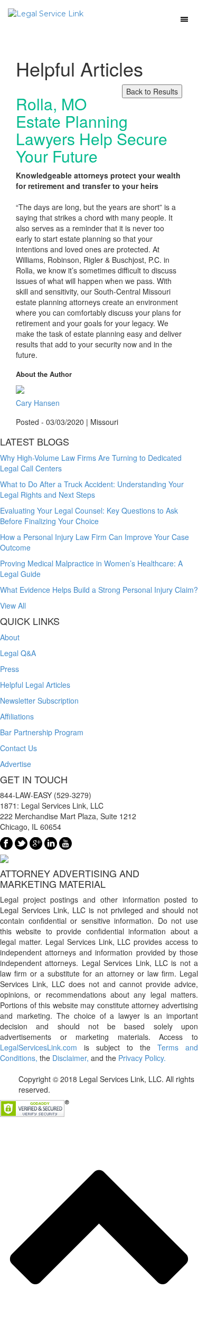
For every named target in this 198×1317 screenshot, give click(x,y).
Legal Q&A (18, 653)
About (10, 637)
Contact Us (18, 748)
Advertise (15, 764)
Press (9, 669)
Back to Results (152, 91)
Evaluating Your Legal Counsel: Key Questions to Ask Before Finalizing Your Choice (89, 515)
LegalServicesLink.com (38, 1047)
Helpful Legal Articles (35, 684)
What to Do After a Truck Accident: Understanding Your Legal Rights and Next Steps (92, 489)
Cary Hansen (38, 402)
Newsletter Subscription (39, 700)
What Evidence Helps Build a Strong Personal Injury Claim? (99, 589)
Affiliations (17, 716)
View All (13, 605)
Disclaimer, (70, 1058)
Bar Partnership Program (41, 732)
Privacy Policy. (142, 1058)
